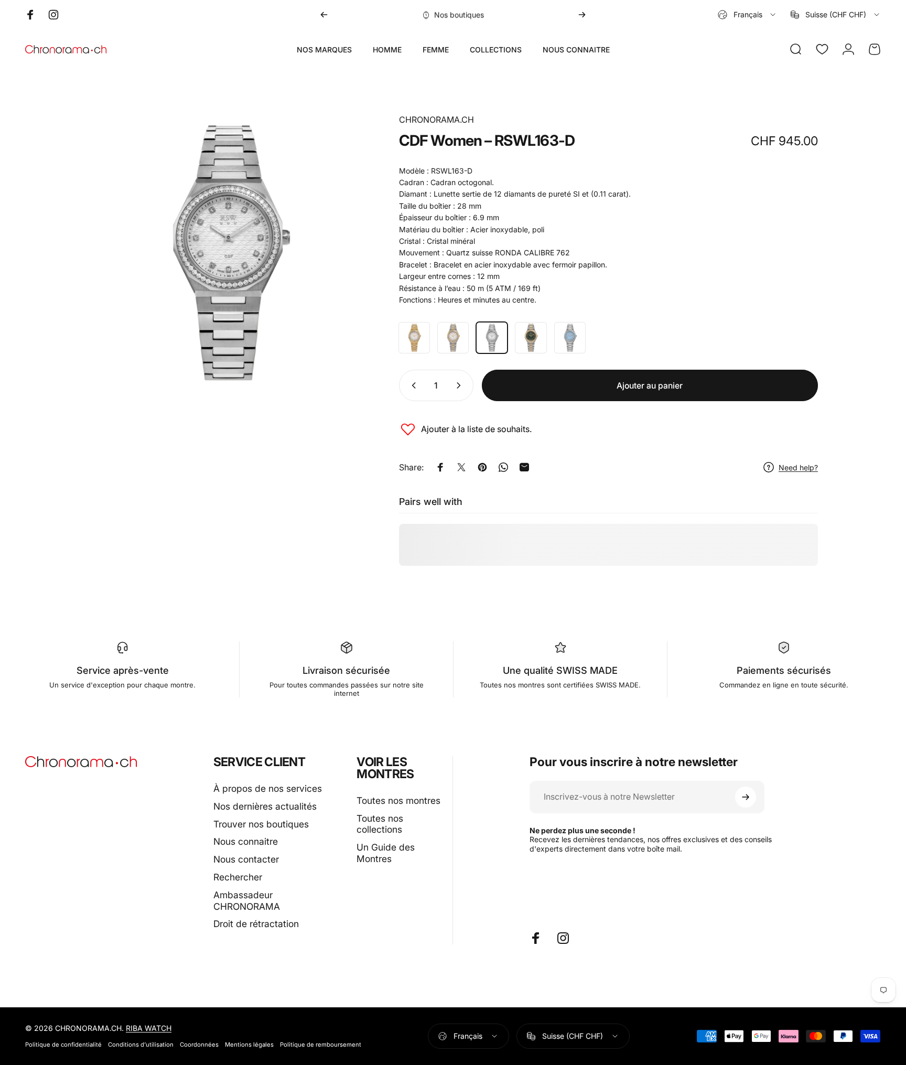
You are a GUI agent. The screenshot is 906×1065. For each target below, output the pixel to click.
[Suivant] (582, 14)
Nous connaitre (245, 841)
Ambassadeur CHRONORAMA (246, 900)
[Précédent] (324, 14)
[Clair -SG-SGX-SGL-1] (453, 337)
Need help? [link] (798, 467)
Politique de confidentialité (63, 1044)
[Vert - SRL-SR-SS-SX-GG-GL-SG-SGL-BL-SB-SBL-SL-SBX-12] (530, 337)
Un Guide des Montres (386, 853)
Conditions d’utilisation (141, 1044)
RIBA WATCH (148, 1028)
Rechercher (237, 877)
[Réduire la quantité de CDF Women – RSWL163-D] (412, 385)
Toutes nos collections (380, 824)
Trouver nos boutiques (261, 824)
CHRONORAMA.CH (436, 119)
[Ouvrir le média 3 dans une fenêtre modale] (228, 253)
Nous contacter (246, 859)
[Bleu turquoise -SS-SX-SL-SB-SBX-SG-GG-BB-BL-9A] (570, 337)
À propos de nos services (267, 788)
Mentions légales (249, 1044)
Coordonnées (199, 1044)
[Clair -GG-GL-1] (414, 337)
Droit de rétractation (256, 923)
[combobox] (747, 14)
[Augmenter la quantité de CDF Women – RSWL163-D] (461, 385)
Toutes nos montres (398, 800)
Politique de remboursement (320, 1044)
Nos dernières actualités (265, 806)
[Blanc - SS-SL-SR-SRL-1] (492, 337)
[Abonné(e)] (745, 797)
